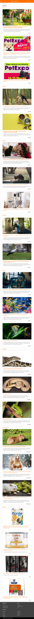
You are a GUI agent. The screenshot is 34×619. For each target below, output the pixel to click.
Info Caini (29, 111)
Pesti (4, 270)
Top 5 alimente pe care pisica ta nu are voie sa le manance (15, 184)
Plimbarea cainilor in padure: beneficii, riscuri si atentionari (15, 106)
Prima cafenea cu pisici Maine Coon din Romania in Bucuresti (16, 159)
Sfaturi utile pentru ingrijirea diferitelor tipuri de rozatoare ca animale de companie (15, 498)
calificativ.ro (19, 611)
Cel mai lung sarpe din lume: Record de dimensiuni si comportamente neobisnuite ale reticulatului (14, 369)
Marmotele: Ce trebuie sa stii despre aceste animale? (14, 446)
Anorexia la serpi (6, 394)
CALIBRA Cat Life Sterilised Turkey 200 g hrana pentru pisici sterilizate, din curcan (15, 550)
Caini (4, 86)
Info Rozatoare (28, 451)
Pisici (4, 140)
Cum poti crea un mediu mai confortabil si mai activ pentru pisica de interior (16, 210)
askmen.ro (4, 611)
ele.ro (3, 612)
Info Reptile (29, 374)
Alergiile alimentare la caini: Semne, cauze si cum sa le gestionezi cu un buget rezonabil (14, 132)
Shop (4, 507)
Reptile (5, 349)
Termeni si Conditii (5, 606)
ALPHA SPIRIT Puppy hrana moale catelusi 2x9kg (13, 573)
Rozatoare (5, 427)
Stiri (4, 8)
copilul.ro (18, 615)
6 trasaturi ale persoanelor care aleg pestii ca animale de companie (15, 315)
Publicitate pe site (20, 606)
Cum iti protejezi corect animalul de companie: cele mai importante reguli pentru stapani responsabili (15, 27)
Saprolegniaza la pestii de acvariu (10, 340)
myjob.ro (4, 615)
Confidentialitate (5, 607)
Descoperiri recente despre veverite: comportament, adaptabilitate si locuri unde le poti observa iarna (17, 472)
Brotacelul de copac (7, 419)
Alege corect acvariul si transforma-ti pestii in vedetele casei (16, 289)
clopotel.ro (4, 616)
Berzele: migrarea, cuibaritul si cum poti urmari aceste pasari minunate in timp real (16, 262)
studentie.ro (19, 612)
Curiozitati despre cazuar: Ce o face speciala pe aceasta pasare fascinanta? (16, 236)
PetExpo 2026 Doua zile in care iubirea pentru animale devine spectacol (16, 81)
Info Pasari (29, 241)
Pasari (4, 215)
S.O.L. (18, 607)
